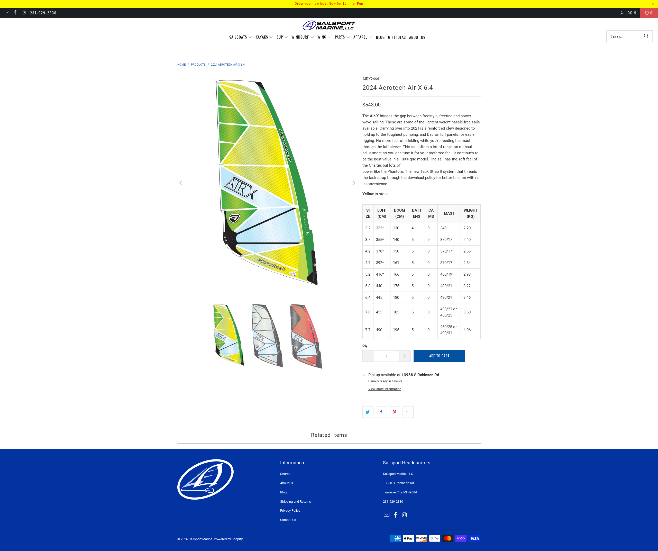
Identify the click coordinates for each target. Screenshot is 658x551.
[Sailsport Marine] (329, 26)
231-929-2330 (43, 12)
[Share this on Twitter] (367, 412)
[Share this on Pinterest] (394, 412)
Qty (365, 346)
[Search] (646, 36)
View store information (384, 389)
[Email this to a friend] (408, 412)
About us (286, 483)
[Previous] (181, 183)
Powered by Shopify (228, 539)
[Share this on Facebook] (381, 412)
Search (285, 474)
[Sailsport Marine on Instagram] (23, 12)
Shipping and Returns (295, 501)
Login (631, 12)
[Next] (353, 183)
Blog (283, 492)
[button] (240, 37)
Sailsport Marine (200, 539)
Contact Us (288, 520)
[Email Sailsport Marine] (6, 12)
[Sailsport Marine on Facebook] (15, 12)
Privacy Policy (290, 510)
